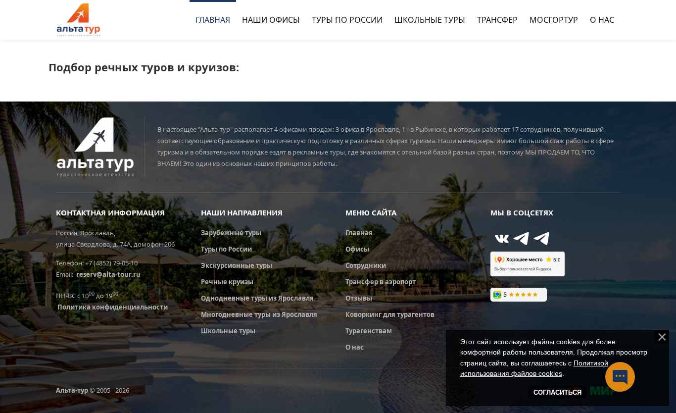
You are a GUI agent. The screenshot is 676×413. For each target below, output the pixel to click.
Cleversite (563, 345)
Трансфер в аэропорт (380, 281)
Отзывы (358, 298)
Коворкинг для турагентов (390, 314)
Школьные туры (228, 330)
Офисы (357, 249)
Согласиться (557, 392)
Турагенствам (368, 330)
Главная (359, 232)
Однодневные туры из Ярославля (257, 298)
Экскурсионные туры (236, 265)
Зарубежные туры (231, 232)
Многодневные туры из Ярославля (259, 314)
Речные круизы (227, 281)
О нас (354, 347)
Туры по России (226, 249)
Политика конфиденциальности (112, 307)
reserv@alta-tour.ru (108, 274)
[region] (543, 212)
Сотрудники (365, 265)
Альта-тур (72, 390)
